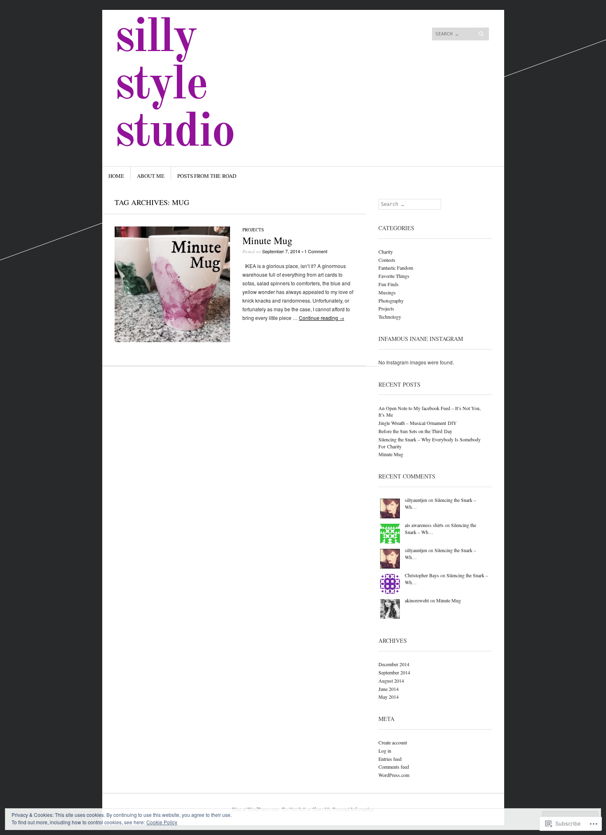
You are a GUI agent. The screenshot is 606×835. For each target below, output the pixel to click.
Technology (389, 316)
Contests (386, 260)
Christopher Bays (422, 575)
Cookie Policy (161, 822)
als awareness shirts (424, 525)
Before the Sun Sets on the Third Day (415, 431)
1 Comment (315, 251)
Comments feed (393, 766)
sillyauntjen (416, 500)
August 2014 (391, 680)
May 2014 (388, 696)
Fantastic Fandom (395, 267)
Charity (385, 251)
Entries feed (390, 759)
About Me (150, 176)
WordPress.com (393, 775)
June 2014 (388, 689)
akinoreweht (417, 600)
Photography (391, 300)
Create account (392, 742)
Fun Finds (388, 284)
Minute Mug (267, 240)
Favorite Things (393, 276)
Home (116, 176)
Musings (387, 292)
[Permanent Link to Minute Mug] (172, 339)
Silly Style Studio (175, 86)
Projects (253, 229)
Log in (384, 750)
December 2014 (393, 664)
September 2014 (394, 672)
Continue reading (321, 317)
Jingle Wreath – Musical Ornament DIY (417, 423)
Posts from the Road (206, 176)
